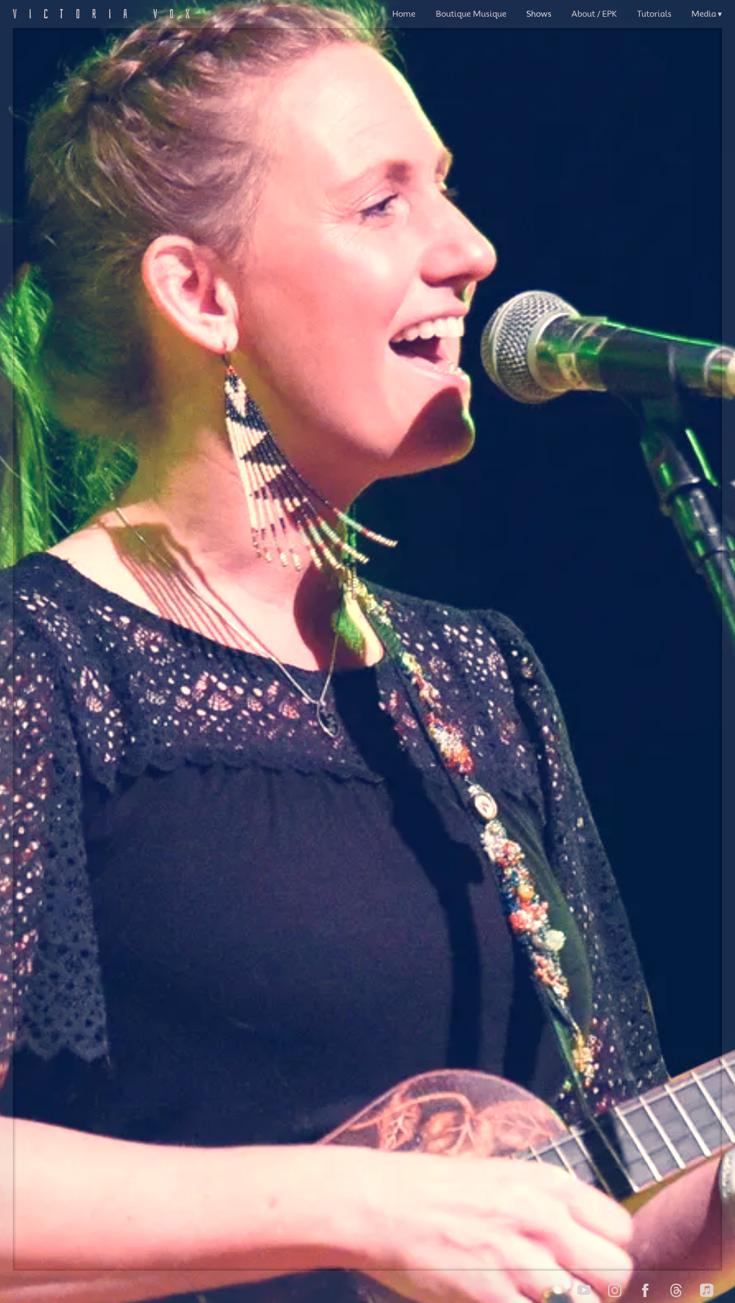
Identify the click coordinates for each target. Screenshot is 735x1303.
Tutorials (654, 14)
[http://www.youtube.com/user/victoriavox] (584, 1290)
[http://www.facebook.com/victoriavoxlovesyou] (645, 1290)
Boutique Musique (471, 14)
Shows (539, 14)
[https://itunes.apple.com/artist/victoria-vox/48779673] (706, 1290)
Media (703, 14)
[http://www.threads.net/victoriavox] (676, 1290)
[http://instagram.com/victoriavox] (614, 1290)
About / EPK (594, 14)
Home (403, 14)
